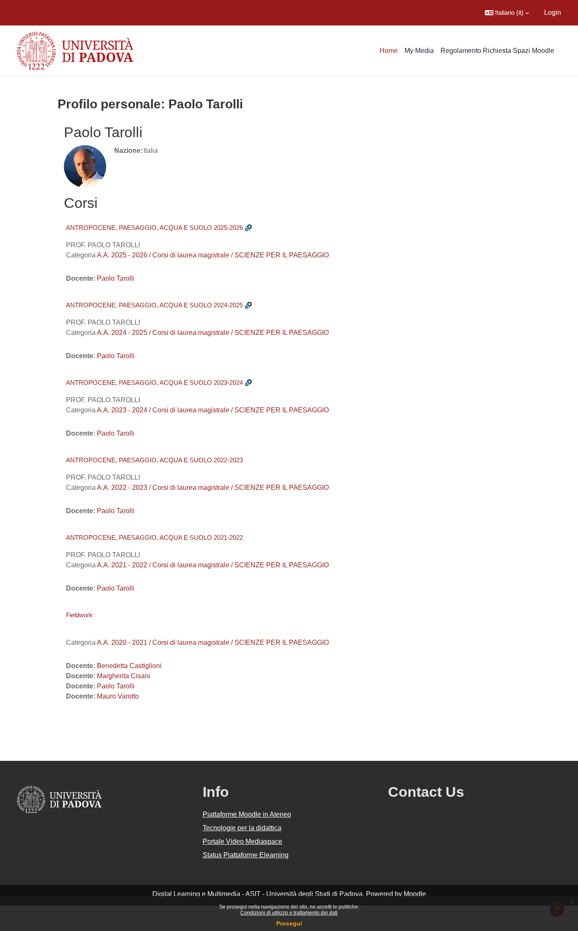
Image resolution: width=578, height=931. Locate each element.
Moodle (415, 894)
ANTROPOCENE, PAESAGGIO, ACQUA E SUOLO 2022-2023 (154, 460)
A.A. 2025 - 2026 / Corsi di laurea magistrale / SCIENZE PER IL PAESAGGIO (213, 255)
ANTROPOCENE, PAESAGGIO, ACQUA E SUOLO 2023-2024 (154, 382)
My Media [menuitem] (419, 50)
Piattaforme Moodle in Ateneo (247, 814)
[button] (507, 12)
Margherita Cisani (123, 676)
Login (552, 12)
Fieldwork (79, 615)
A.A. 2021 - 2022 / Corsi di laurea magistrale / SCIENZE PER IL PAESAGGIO (213, 565)
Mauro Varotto (118, 696)
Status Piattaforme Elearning (246, 855)
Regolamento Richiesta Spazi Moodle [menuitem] (497, 50)
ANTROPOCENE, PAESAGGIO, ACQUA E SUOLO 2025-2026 (154, 227)
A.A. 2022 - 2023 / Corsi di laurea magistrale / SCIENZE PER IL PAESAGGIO (213, 487)
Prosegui (289, 923)
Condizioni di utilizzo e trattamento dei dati (289, 913)
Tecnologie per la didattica (242, 828)
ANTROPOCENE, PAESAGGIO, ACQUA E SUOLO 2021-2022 (154, 537)
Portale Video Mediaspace (242, 841)
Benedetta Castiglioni (129, 665)
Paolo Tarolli (116, 278)
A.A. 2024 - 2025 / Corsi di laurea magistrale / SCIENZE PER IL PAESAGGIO (213, 332)
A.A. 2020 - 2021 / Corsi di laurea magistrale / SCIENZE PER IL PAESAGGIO (213, 642)
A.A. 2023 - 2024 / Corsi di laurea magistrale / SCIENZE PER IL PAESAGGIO (213, 410)
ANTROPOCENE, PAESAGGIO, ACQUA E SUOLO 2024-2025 (154, 305)
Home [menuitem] (389, 50)
